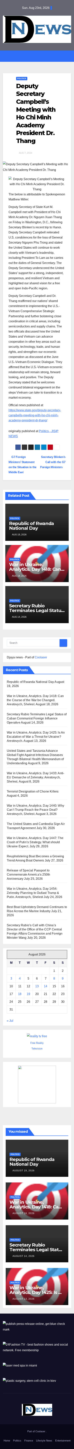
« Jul (10, 1020)
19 (28, 994)
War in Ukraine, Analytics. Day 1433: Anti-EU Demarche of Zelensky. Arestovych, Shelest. (35, 777)
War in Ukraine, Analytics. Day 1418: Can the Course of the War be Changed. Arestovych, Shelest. (35, 700)
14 (45, 986)
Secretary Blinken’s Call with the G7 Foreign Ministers (52, 462)
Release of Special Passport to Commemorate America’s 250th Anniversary (28, 874)
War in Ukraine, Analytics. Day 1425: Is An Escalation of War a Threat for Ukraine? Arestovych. (36, 736)
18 (19, 994)
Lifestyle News (44, 1440)
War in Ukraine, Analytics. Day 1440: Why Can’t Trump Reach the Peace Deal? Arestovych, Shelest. (35, 809)
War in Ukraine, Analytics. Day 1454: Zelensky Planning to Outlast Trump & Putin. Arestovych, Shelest (33, 893)
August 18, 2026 (24, 1213)
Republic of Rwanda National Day (31, 526)
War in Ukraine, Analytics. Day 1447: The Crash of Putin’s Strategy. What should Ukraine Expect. (35, 842)
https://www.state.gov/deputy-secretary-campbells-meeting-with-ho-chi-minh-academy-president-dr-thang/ (35, 415)
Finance (28, 1440)
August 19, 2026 (24, 1170)
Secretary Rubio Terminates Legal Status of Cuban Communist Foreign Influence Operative (37, 718)
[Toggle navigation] (40, 56)
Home (7, 1440)
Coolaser (41, 657)
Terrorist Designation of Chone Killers (33, 791)
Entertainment (63, 1440)
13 (37, 986)
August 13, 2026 (24, 1299)
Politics (21, 78)
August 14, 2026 (24, 1256)
